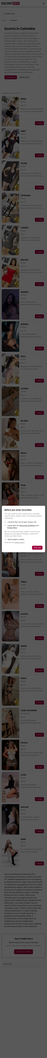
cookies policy (19, 542)
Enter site (37, 548)
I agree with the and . (23, 526)
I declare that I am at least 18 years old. (22, 522)
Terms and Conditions (27, 525)
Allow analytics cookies (16, 539)
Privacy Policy (12, 528)
